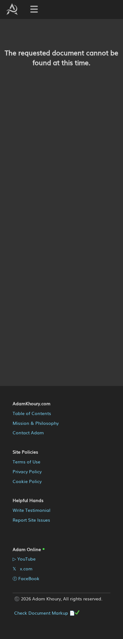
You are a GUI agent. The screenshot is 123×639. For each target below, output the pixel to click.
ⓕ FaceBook (26, 578)
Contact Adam (28, 432)
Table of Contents (32, 413)
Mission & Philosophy (36, 423)
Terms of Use (26, 461)
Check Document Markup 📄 (44, 613)
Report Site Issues (31, 520)
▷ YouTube (24, 558)
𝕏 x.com (22, 568)
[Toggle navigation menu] (34, 9)
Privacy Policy (27, 471)
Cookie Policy (27, 481)
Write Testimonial (31, 510)
